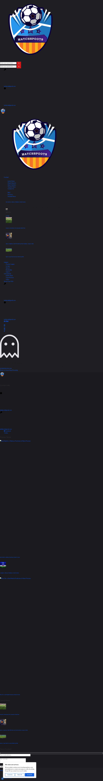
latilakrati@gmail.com (10, 86)
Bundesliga (9, 270)
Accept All (29, 774)
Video (7, 279)
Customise (10, 774)
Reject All (19, 774)
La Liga (8, 266)
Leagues (6, 262)
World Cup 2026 (8, 281)
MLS (9, 192)
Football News (12, 196)
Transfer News (12, 187)
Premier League (10, 264)
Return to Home (4, 370)
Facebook (8, 431)
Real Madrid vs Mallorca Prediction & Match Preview (10, 557)
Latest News (11, 181)
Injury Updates (12, 185)
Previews (10, 194)
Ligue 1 (8, 271)
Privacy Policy (8, 778)
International (7, 273)
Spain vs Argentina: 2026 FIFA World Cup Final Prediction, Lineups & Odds (19, 243)
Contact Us (11, 188)
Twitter (6, 433)
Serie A (8, 268)
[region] (19, 770)
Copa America (10, 277)
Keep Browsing (13, 370)
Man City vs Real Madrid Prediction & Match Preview (10, 694)
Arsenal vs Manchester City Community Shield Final (9, 714)
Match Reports (12, 183)
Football (6, 177)
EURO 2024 (9, 275)
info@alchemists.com (6, 368)
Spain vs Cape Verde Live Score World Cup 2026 (15, 256)
